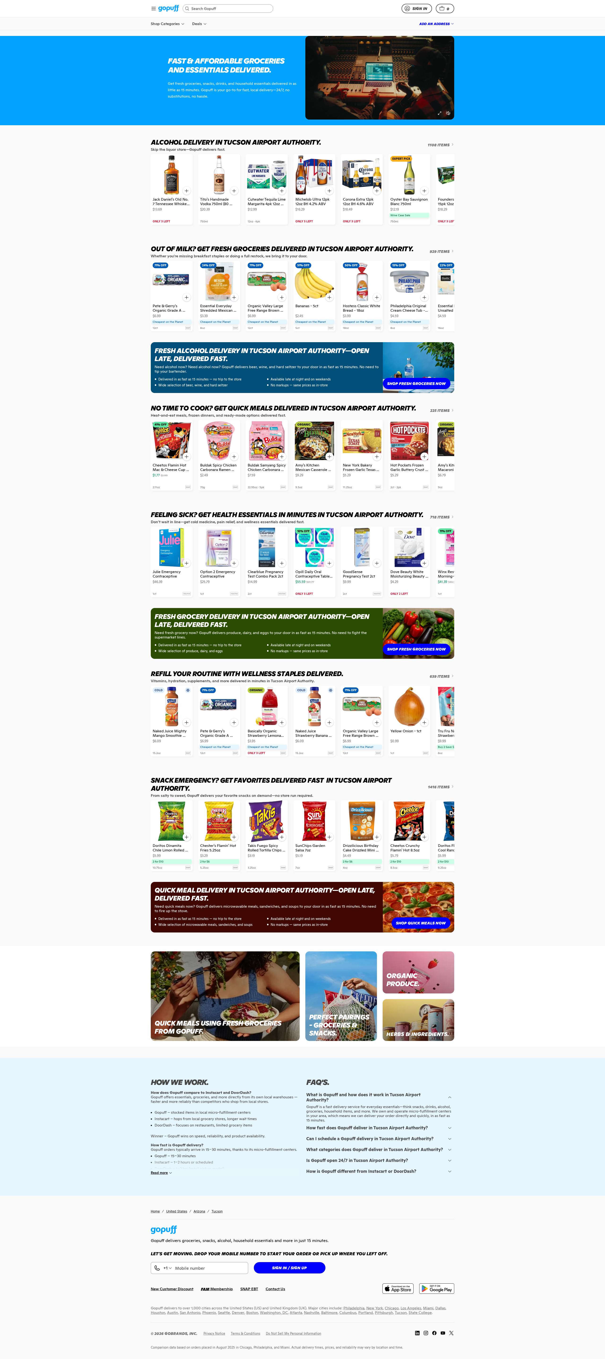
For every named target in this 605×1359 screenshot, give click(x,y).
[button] (445, 8)
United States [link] (176, 1211)
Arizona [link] (199, 1211)
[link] (168, 8)
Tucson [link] (217, 1211)
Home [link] (155, 1211)
